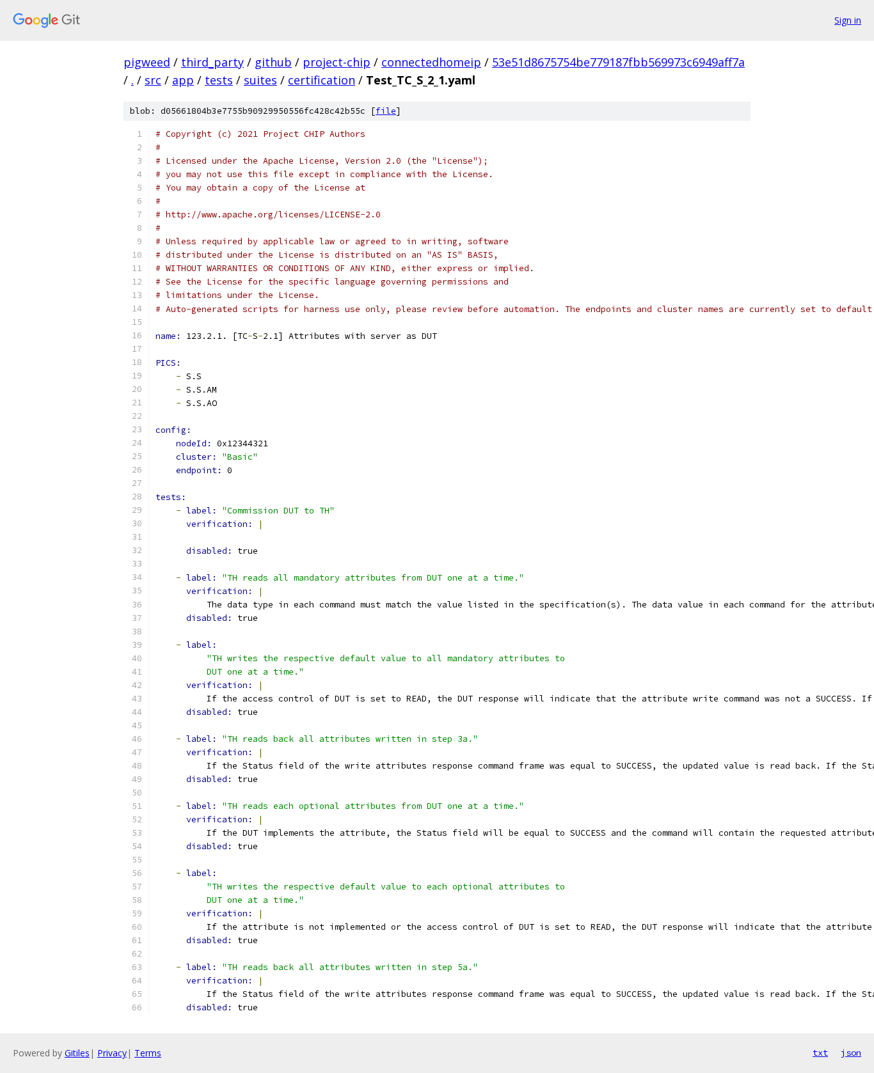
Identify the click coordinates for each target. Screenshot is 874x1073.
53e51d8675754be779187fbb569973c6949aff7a (618, 62)
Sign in (847, 20)
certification (321, 80)
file (386, 111)
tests (219, 80)
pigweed (146, 62)
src (153, 80)
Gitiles (77, 1053)
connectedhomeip (431, 62)
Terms (147, 1053)
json (851, 1052)
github (273, 62)
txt (820, 1052)
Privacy (112, 1053)
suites (260, 80)
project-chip (336, 62)
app (183, 80)
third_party (212, 62)
